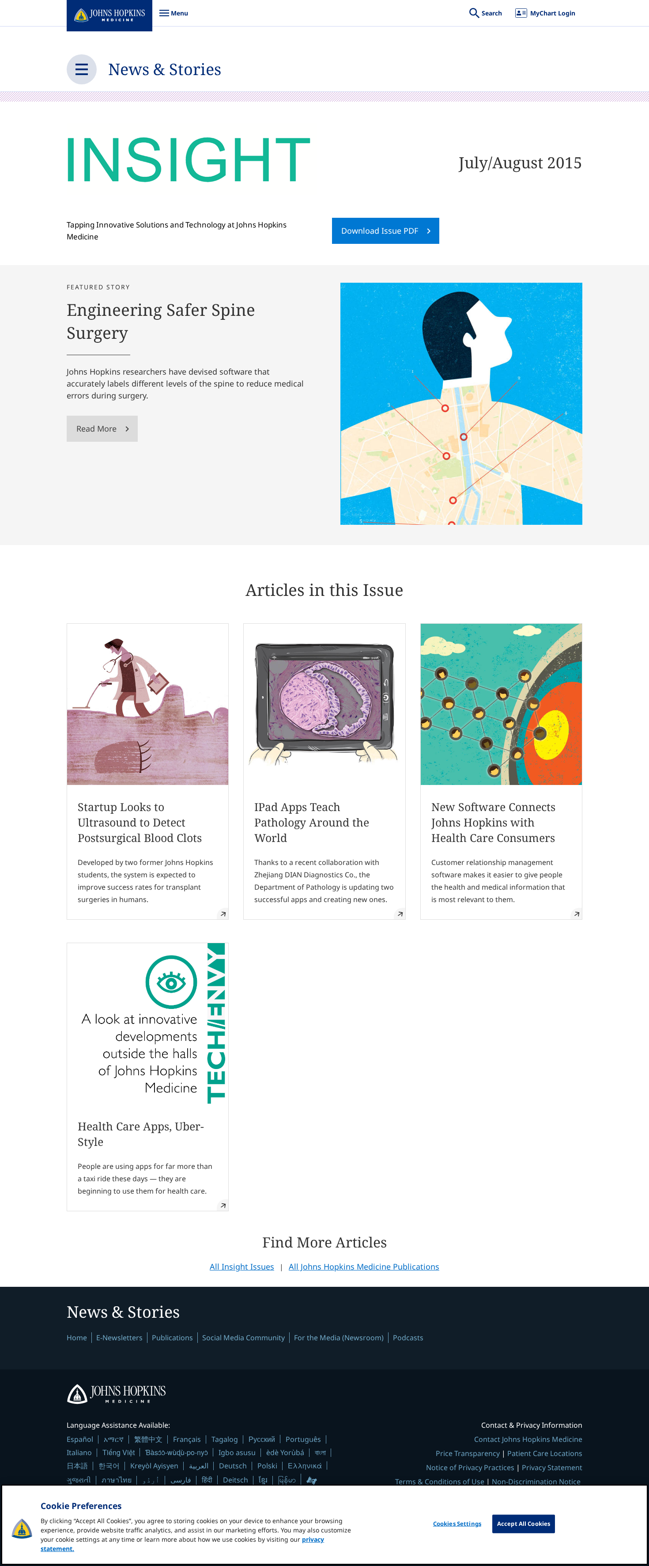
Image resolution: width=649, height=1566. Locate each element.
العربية (198, 1466)
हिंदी (207, 1480)
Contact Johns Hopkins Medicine (528, 1439)
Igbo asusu (237, 1452)
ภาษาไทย (117, 1480)
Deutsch (233, 1466)
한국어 (109, 1466)
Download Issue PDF (379, 230)
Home (77, 1337)
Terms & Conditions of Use (439, 1481)
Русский (262, 1439)
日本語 (77, 1466)
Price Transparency (468, 1453)
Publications (172, 1337)
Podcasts (408, 1337)
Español (80, 1439)
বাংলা (320, 1452)
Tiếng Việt (118, 1452)
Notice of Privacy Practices (470, 1467)
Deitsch (235, 1480)
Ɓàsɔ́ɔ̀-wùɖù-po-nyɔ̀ (176, 1452)
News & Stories (164, 69)
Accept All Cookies (523, 1524)
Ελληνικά (305, 1465)
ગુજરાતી (79, 1480)
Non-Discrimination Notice (536, 1481)
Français (187, 1439)
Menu (173, 17)
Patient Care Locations (544, 1453)
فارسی (180, 1480)
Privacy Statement (552, 1467)
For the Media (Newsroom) (339, 1337)
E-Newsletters (119, 1337)
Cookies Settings (457, 1524)
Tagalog (224, 1439)
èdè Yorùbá (285, 1452)
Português (303, 1439)
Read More (96, 428)
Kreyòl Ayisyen (154, 1466)
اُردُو (151, 1480)
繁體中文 (148, 1439)
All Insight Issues (242, 1266)
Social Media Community (243, 1337)
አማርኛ (114, 1439)
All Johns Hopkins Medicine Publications (364, 1266)
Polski (267, 1466)
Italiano (79, 1452)
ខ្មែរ (263, 1480)
